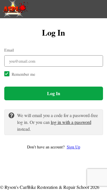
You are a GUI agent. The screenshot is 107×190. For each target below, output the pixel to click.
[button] (53, 147)
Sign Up (73, 147)
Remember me (23, 74)
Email (9, 50)
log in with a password (71, 122)
